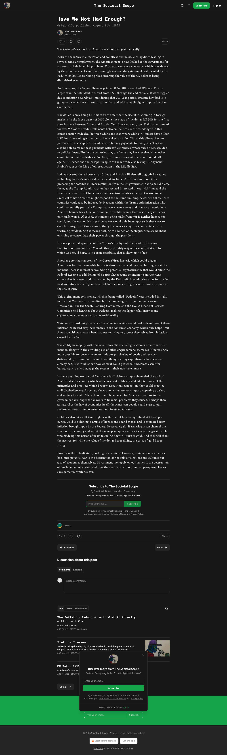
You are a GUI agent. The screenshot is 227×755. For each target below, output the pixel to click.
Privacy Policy (137, 698)
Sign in (217, 5)
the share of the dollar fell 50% (133, 119)
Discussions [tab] (81, 608)
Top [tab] (61, 608)
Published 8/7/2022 (68, 625)
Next (160, 547)
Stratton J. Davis (73, 31)
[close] (143, 655)
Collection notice (135, 732)
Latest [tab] (69, 608)
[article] (113, 625)
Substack (98, 748)
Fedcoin (131, 296)
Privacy (113, 732)
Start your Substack (105, 740)
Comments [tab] (64, 569)
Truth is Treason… (72, 642)
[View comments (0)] (71, 41)
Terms (122, 732)
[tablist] (70, 570)
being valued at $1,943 (142, 417)
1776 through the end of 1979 (129, 93)
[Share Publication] (189, 5)
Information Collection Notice (112, 698)
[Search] (182, 5)
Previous (69, 547)
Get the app (128, 740)
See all (63, 686)
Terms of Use (128, 695)
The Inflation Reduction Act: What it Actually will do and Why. (96, 619)
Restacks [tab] (77, 569)
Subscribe (201, 5)
